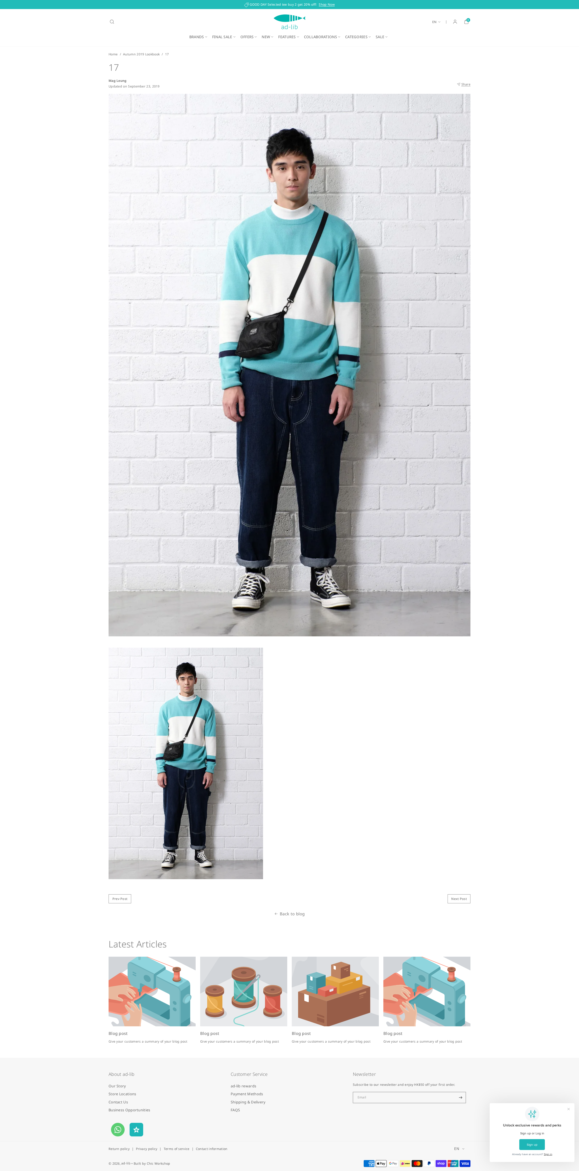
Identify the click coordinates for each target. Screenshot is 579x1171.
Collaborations (320, 36)
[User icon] (455, 21)
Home (113, 54)
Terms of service (177, 1149)
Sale (380, 36)
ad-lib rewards (243, 1086)
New (266, 36)
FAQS (235, 1109)
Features (287, 36)
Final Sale (222, 36)
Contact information (212, 1149)
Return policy (119, 1149)
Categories (356, 36)
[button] (112, 21)
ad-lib (126, 1163)
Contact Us (118, 1102)
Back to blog (292, 913)
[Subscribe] (461, 1097)
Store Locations (122, 1093)
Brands (196, 36)
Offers (247, 36)
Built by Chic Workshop (152, 1163)
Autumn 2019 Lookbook (141, 54)
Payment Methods (247, 1093)
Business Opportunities (129, 1109)
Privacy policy (146, 1149)
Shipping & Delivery (248, 1102)
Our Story (117, 1086)
